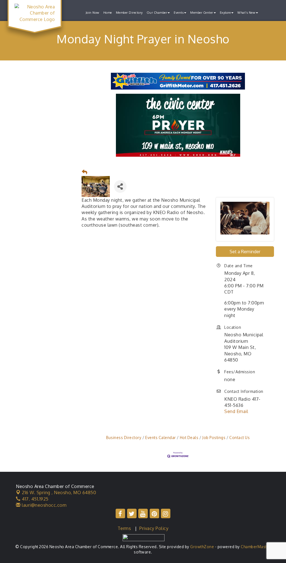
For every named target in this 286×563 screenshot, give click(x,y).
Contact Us (239, 437)
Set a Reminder (245, 251)
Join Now (92, 13)
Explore (225, 13)
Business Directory (123, 437)
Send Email (236, 411)
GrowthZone (202, 546)
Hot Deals (189, 437)
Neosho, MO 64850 (59, 492)
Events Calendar (160, 437)
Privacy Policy (153, 528)
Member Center (201, 13)
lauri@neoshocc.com (43, 505)
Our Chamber (157, 13)
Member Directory (129, 13)
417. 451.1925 (35, 499)
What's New (246, 13)
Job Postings (213, 437)
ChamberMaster (256, 546)
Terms (124, 528)
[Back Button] (84, 172)
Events (178, 13)
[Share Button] (120, 186)
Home (107, 13)
